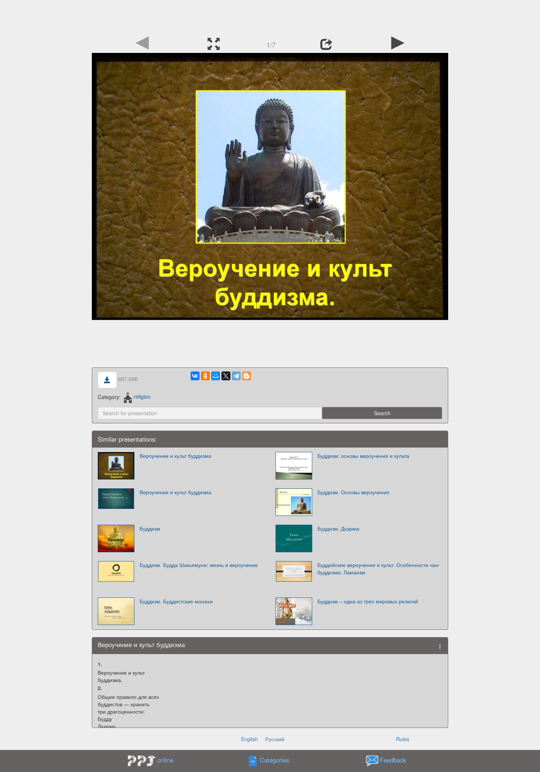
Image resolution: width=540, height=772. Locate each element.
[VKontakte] (195, 375)
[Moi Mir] (215, 375)
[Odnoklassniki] (205, 375)
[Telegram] (236, 375)
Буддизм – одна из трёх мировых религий (367, 601)
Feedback (393, 759)
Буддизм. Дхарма (338, 528)
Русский (274, 739)
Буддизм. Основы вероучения (353, 492)
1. (100, 664)
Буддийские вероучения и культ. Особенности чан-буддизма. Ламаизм (378, 568)
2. (100, 688)
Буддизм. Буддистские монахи (176, 601)
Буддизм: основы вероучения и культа (363, 455)
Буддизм (150, 528)
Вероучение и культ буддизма (175, 455)
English (249, 739)
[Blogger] (246, 375)
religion (142, 396)
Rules (402, 739)
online (165, 759)
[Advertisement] (270, 16)
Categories (274, 759)
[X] (226, 375)
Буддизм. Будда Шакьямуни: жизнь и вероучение (199, 564)
